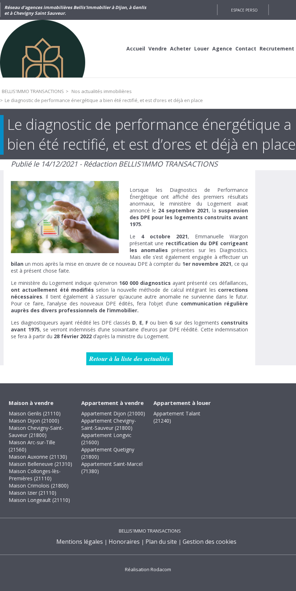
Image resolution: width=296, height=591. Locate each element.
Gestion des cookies (209, 542)
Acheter (180, 48)
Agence (222, 48)
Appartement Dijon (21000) (113, 413)
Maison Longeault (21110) (39, 500)
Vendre (157, 48)
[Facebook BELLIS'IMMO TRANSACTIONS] (195, 9)
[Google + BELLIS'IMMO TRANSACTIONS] (208, 9)
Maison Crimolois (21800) (39, 485)
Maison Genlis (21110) (35, 413)
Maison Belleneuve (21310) (40, 463)
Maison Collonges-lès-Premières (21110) (35, 475)
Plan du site (161, 542)
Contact (245, 48)
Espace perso (244, 10)
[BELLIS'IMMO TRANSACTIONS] (54, 49)
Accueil (135, 48)
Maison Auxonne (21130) (38, 456)
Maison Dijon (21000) (34, 420)
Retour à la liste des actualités (129, 358)
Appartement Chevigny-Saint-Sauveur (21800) (108, 424)
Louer (201, 48)
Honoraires (124, 542)
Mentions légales (79, 542)
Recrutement (277, 48)
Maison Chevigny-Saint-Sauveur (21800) (36, 431)
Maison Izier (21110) (32, 492)
